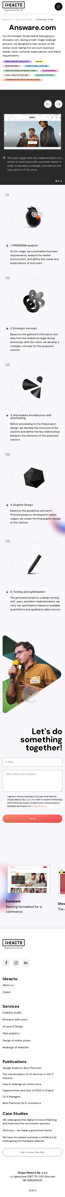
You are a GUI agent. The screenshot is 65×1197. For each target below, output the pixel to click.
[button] (58, 6)
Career (7, 992)
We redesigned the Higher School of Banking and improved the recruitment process (30, 1121)
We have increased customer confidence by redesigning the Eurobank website (30, 1139)
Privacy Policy (38, 806)
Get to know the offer (32, 1152)
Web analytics (11, 1033)
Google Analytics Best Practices (22, 1068)
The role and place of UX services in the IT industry (28, 1076)
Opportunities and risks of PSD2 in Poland (28, 1090)
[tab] (56, 181)
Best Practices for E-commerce (22, 1103)
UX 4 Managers (12, 1096)
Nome (8, 758)
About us (8, 985)
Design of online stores (17, 1040)
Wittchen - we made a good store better (27, 1130)
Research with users (15, 1019)
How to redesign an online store (22, 1084)
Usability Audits (12, 1012)
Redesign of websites (16, 1047)
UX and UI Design (13, 1026)
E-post (8, 771)
